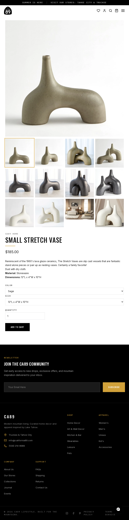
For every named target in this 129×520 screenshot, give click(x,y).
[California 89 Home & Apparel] (8, 11)
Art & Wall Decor (75, 429)
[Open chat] (118, 509)
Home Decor (73, 423)
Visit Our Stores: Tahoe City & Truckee (79, 2)
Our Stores (9, 475)
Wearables (72, 441)
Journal (8, 487)
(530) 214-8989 (17, 445)
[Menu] (123, 11)
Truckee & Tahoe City (20, 434)
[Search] (110, 10)
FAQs (38, 469)
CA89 (9, 416)
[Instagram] (67, 513)
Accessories (105, 447)
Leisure (71, 447)
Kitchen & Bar (74, 435)
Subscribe (114, 387)
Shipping (40, 475)
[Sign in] (104, 10)
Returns (40, 481)
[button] (19, 153)
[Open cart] (116, 10)
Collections (10, 481)
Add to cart (17, 327)
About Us (9, 469)
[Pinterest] (80, 513)
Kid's (101, 441)
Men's (102, 429)
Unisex (102, 435)
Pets (69, 453)
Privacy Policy (89, 513)
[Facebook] (73, 513)
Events (7, 493)
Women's (104, 423)
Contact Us (41, 487)
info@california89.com (21, 440)
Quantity (11, 310)
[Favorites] (98, 10)
